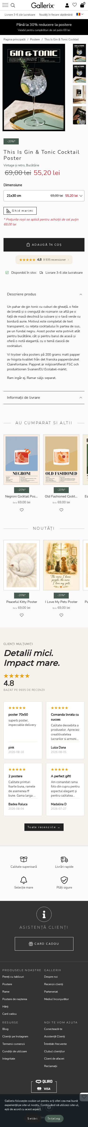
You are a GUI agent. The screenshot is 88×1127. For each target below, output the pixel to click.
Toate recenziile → (44, 827)
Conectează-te (53, 1029)
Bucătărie (32, 165)
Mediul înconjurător (56, 999)
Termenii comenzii (13, 1044)
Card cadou (46, 944)
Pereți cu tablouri (13, 977)
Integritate (8, 1058)
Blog (5, 1029)
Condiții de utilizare (14, 1051)
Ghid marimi (22, 211)
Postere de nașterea (14, 999)
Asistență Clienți (54, 1036)
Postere (7, 984)
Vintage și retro (14, 165)
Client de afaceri (54, 1058)
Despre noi (51, 977)
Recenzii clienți (53, 984)
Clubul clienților (54, 1051)
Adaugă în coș (47, 245)
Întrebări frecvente (55, 1044)
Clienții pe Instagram (15, 1036)
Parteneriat (51, 992)
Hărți (5, 1006)
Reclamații (50, 1066)
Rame (5, 992)
